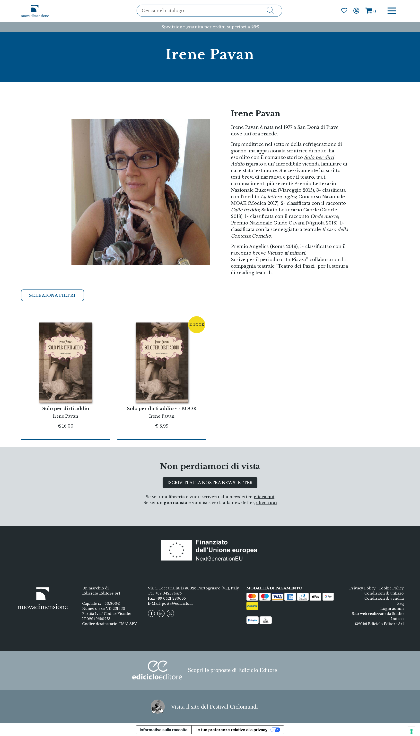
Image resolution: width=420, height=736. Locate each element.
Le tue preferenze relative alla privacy (231, 729)
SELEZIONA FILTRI (52, 295)
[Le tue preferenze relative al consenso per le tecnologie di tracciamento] (411, 731)
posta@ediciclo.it (177, 603)
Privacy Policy (362, 588)
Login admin (392, 608)
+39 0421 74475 (169, 593)
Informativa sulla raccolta (163, 729)
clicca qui (264, 496)
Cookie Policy (391, 588)
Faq (400, 603)
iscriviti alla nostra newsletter (210, 482)
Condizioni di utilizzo (384, 593)
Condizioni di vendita (384, 598)
